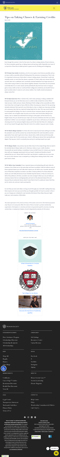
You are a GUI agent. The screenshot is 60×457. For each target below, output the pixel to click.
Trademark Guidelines (10, 405)
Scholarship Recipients (10, 343)
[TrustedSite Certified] (36, 437)
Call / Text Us (35, 408)
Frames (5, 362)
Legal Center (7, 399)
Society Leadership (37, 381)
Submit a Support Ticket (44, 422)
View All (5, 389)
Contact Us (50, 431)
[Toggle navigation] (54, 8)
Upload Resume (36, 343)
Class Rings (6, 364)
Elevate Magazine (36, 383)
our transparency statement (15, 449)
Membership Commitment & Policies (43, 405)
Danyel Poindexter (30, 223)
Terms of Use (7, 411)
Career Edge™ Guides (10, 381)
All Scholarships (8, 346)
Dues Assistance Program (11, 337)
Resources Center (36, 340)
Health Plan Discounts (10, 386)
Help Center (35, 399)
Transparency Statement (10, 402)
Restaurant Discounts (10, 383)
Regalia (5, 359)
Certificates (6, 378)
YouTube (34, 362)
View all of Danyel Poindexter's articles (28, 231)
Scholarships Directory (10, 340)
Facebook (34, 356)
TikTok (33, 367)
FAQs (32, 402)
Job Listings (35, 337)
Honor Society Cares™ (38, 378)
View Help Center (44, 421)
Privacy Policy (7, 408)
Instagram (34, 364)
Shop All (5, 356)
